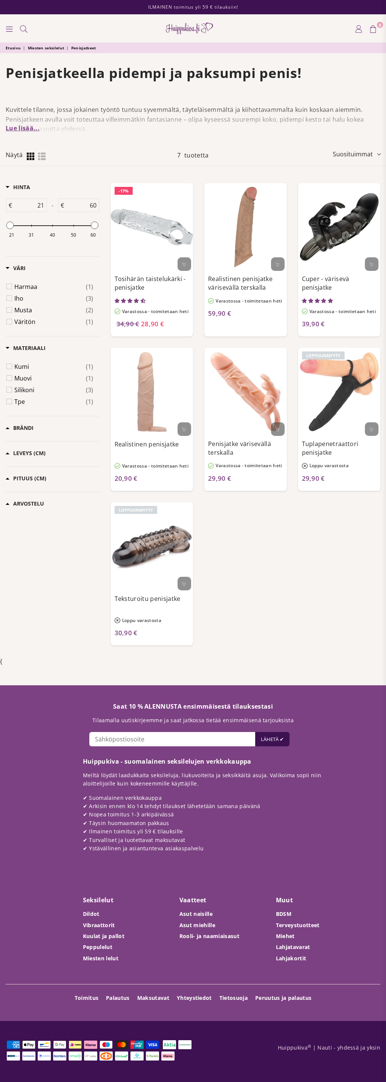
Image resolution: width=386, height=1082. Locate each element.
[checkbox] (53, 286)
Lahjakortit (291, 958)
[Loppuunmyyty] (371, 429)
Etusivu (13, 47)
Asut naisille (196, 913)
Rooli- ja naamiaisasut (209, 936)
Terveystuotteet (298, 925)
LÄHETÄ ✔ (272, 739)
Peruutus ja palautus (283, 997)
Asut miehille (197, 925)
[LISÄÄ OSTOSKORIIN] (184, 264)
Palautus (118, 997)
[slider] (10, 225)
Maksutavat (153, 997)
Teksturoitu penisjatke (148, 598)
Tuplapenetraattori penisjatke (330, 448)
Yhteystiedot (194, 997)
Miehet (285, 936)
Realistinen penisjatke (147, 444)
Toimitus (87, 997)
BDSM (283, 913)
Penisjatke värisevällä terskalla (239, 448)
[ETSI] (24, 28)
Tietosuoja (233, 997)
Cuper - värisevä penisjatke (325, 283)
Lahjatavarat (293, 947)
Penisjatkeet (83, 47)
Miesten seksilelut (46, 47)
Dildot (91, 913)
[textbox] (29, 205)
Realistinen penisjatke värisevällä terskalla (240, 283)
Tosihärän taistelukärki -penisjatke (150, 283)
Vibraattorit (99, 925)
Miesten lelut (100, 958)
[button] (131, 300)
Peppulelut (97, 947)
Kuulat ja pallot (103, 936)
